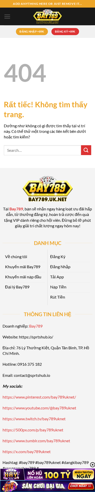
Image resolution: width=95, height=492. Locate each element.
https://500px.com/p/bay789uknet (33, 429)
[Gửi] (86, 150)
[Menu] (7, 16)
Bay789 (36, 326)
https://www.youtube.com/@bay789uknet (39, 407)
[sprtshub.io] (47, 16)
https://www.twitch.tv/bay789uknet (34, 418)
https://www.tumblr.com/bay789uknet (36, 440)
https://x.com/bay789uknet (27, 451)
